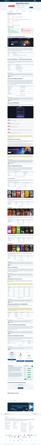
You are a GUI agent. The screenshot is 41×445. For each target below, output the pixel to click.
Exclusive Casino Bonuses (23, 425)
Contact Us (30, 424)
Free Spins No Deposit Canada (24, 424)
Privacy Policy (6, 444)
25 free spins (11, 141)
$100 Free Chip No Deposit (24, 430)
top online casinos (31, 104)
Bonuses (17, 11)
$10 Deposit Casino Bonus (23, 429)
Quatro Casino (14, 425)
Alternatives (30, 11)
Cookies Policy (12, 444)
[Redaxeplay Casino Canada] (35, 414)
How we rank (25, 366)
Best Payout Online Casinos (8, 426)
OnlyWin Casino (14, 423)
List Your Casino (30, 429)
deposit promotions (20, 140)
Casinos (12, 400)
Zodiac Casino (14, 424)
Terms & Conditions (9, 444)
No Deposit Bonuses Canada (24, 423)
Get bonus (31, 7)
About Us (30, 423)
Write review (23, 5)
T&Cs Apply (12, 360)
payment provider (15, 306)
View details (19, 5)
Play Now (12, 359)
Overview (10, 11)
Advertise (30, 430)
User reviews (23, 11)
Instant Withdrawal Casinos (8, 425)
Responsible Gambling (31, 425)
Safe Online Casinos (7, 427)
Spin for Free (19, 407)
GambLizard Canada (9, 400)
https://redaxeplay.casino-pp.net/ (15, 54)
